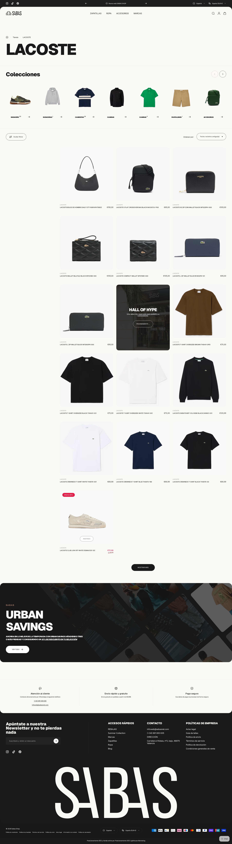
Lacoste (63, 204)
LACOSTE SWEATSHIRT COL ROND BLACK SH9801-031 (192, 413)
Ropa (110, 745)
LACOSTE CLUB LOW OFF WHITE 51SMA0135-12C (77, 550)
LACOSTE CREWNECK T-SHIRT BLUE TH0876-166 (134, 482)
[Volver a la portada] (7, 37)
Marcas (111, 737)
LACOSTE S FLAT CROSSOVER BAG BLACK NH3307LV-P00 (137, 207)
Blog (110, 748)
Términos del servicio (38, 832)
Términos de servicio (195, 741)
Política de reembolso (12, 832)
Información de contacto (70, 832)
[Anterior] (86, 3)
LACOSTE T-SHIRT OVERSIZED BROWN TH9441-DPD (191, 344)
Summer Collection (116, 733)
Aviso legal (191, 729)
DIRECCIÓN (152, 737)
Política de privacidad (25, 832)
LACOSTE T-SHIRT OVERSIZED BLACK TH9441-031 (78, 413)
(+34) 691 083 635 (40, 701)
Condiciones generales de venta (200, 748)
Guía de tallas (192, 733)
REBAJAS (112, 729)
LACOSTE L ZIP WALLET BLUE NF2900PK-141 (189, 276)
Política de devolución (196, 745)
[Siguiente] (146, 3)
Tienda (15, 37)
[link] (143, 324)
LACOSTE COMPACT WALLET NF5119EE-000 (132, 276)
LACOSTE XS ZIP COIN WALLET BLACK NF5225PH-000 (192, 207)
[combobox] (199, 3)
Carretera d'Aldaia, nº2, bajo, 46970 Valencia (163, 742)
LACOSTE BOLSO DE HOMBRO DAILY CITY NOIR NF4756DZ (81, 207)
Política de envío (193, 737)
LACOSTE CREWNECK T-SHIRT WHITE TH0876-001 (78, 482)
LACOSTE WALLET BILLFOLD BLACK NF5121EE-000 (78, 276)
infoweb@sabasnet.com (40, 705)
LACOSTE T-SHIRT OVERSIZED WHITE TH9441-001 (134, 413)
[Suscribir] (56, 741)
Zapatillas (112, 741)
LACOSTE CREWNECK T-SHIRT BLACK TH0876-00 (191, 482)
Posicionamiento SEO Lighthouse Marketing (130, 841)
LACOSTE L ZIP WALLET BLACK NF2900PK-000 (77, 344)
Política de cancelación (84, 832)
